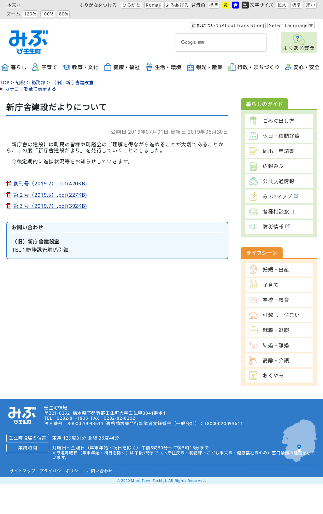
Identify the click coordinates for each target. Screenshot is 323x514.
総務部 (38, 82)
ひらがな (131, 5)
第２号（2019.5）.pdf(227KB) (50, 194)
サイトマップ (22, 471)
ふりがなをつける (98, 5)
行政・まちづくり (259, 67)
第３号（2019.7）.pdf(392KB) (50, 205)
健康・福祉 (127, 67)
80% (63, 14)
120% (30, 14)
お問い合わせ (100, 471)
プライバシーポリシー (61, 471)
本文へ (14, 5)
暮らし (18, 67)
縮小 (310, 5)
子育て (49, 67)
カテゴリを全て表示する (30, 88)
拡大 (282, 5)
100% (48, 14)
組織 (20, 82)
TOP (4, 82)
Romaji (154, 5)
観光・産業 (209, 67)
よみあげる (177, 5)
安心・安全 (306, 67)
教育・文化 (85, 67)
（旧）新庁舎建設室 (73, 82)
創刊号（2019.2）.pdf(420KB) (50, 183)
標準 (214, 5)
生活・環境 (168, 67)
